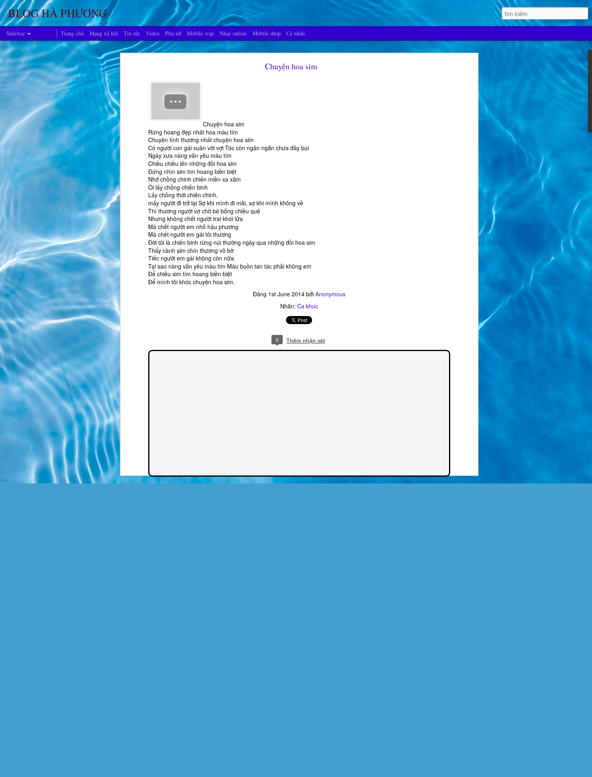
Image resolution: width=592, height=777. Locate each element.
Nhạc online (233, 33)
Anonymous (330, 294)
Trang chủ (72, 33)
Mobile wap (200, 33)
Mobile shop (267, 33)
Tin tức (132, 33)
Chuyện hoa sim (291, 66)
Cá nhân (295, 33)
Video (152, 33)
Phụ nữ (173, 33)
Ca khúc (307, 306)
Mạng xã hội (103, 33)
